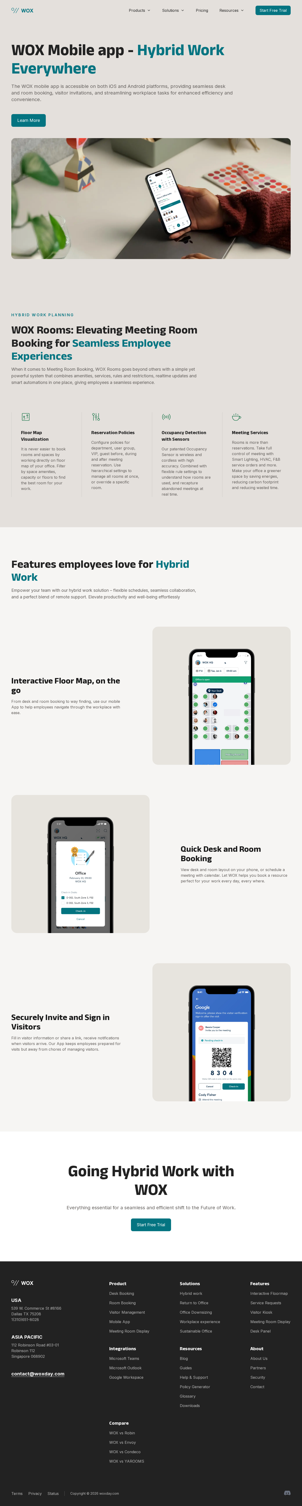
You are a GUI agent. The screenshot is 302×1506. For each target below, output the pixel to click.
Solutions (170, 10)
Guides (186, 1368)
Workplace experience (200, 1321)
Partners (258, 1368)
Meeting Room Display (129, 1331)
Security (257, 1377)
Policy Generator (195, 1386)
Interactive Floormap (269, 1293)
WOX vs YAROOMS (126, 1461)
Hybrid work (191, 1293)
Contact (257, 1386)
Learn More (28, 120)
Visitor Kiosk (261, 1312)
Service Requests (265, 1302)
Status (53, 1493)
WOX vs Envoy (122, 1442)
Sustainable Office (196, 1331)
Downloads (190, 1405)
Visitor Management (127, 1312)
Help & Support (194, 1377)
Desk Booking (121, 1293)
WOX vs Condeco (125, 1451)
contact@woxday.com (37, 1374)
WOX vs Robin (122, 1433)
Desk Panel (260, 1331)
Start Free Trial (273, 10)
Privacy (35, 1493)
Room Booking (122, 1302)
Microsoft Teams (124, 1358)
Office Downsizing (196, 1312)
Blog (184, 1358)
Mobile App (119, 1321)
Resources (229, 10)
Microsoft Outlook (125, 1368)
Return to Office (194, 1302)
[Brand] (37, 1283)
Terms (17, 1493)
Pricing (202, 10)
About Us (259, 1358)
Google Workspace (126, 1377)
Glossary (188, 1396)
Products (137, 10)
